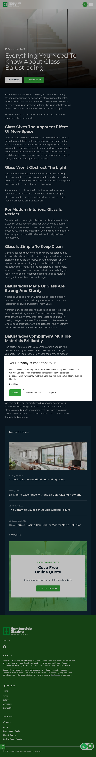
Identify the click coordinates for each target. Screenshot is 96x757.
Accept (15, 393)
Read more (13, 384)
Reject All (52, 393)
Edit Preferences (33, 393)
